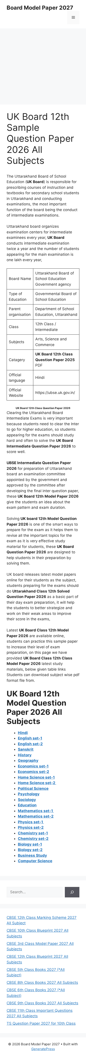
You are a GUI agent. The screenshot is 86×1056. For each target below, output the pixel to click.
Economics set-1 (33, 766)
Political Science (33, 788)
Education (27, 805)
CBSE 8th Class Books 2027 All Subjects (42, 982)
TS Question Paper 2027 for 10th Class (41, 1023)
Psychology (28, 794)
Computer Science (35, 861)
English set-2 (30, 744)
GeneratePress (43, 1049)
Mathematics (36, 811)
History (25, 755)
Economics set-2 (33, 771)
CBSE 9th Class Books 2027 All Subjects (42, 1003)
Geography (28, 760)
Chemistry (33, 833)
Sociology (27, 799)
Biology (30, 844)
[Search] (72, 892)
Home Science (36, 777)
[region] (43, 63)
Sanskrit (26, 749)
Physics (31, 822)
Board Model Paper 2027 (40, 7)
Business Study (32, 855)
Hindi (23, 733)
